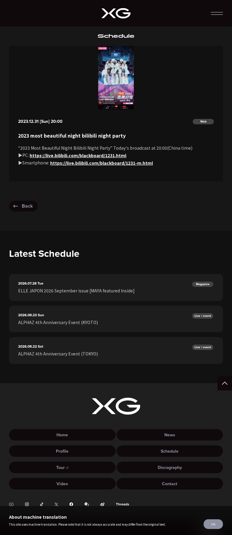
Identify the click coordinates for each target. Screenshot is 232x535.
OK (213, 524)
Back (27, 205)
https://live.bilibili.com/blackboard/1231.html (78, 155)
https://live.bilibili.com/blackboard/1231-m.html (101, 163)
